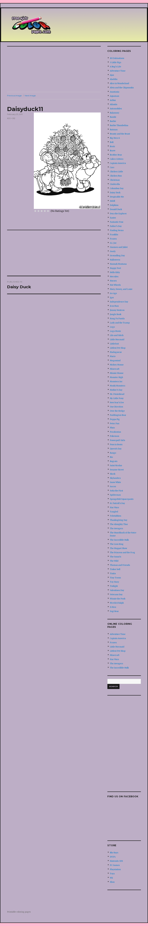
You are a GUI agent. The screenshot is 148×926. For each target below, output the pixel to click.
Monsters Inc (116, 381)
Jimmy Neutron (117, 310)
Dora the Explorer (118, 213)
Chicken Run (116, 176)
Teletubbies (115, 516)
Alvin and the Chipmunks (122, 87)
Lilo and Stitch (116, 335)
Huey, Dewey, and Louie (121, 289)
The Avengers (116, 528)
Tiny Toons (115, 578)
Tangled (114, 511)
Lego (112, 327)
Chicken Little (116, 171)
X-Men (113, 607)
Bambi (113, 117)
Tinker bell (115, 569)
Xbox (112, 882)
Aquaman (114, 96)
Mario (112, 356)
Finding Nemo (117, 230)
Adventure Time (117, 71)
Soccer (113, 486)
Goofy (113, 251)
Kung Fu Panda (117, 318)
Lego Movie (115, 331)
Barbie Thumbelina (119, 125)
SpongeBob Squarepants (121, 499)
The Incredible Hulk (119, 540)
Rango (113, 453)
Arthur (113, 100)
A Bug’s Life (115, 66)
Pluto (112, 428)
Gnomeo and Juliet (119, 247)
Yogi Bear (114, 611)
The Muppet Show (118, 548)
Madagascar (116, 352)
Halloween (115, 260)
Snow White (115, 482)
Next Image (30, 95)
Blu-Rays (114, 852)
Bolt (112, 142)
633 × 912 (11, 118)
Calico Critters (116, 159)
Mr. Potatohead (117, 394)
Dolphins (114, 205)
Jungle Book (115, 314)
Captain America (118, 163)
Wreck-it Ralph (117, 603)
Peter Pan (114, 423)
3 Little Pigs (115, 62)
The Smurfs (115, 557)
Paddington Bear (118, 415)
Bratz (112, 146)
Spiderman (115, 495)
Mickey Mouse (117, 365)
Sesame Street (117, 470)
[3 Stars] (41, 210)
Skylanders (115, 478)
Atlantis (113, 104)
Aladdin (113, 79)
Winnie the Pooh (117, 598)
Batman (114, 129)
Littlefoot (114, 344)
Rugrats (113, 461)
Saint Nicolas (116, 465)
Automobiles (116, 108)
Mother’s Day (116, 390)
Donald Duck (116, 209)
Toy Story (114, 582)
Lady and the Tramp (120, 323)
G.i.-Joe (113, 243)
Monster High (116, 377)
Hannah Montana (118, 264)
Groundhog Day (117, 255)
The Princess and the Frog (122, 552)
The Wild (114, 561)
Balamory (114, 113)
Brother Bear (116, 155)
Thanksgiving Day (118, 520)
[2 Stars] (38, 210)
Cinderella (115, 184)
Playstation (115, 869)
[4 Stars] (44, 210)
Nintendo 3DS (116, 861)
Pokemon (114, 436)
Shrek (112, 474)
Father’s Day (116, 226)
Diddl (112, 201)
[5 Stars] (48, 210)
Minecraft (114, 369)
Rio (111, 457)
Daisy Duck (115, 192)
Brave (112, 150)
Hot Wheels (115, 285)
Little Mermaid (117, 339)
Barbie (113, 121)
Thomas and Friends (120, 565)
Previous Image (14, 95)
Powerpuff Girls (117, 440)
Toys (112, 873)
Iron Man (114, 306)
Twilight (114, 586)
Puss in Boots (116, 444)
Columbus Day (117, 188)
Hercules (114, 276)
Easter (113, 218)
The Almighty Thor (119, 524)
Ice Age (113, 293)
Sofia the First (116, 490)
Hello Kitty (115, 272)
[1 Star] (35, 210)
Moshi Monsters (117, 386)
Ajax (112, 75)
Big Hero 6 (115, 138)
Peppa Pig (115, 419)
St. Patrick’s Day (117, 503)
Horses (113, 281)
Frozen (113, 239)
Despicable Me (117, 197)
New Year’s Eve (117, 402)
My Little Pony (117, 398)
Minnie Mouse (116, 373)
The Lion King (116, 544)
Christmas (115, 180)
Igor (112, 297)
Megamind (115, 360)
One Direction (116, 407)
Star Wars (114, 507)
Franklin (114, 234)
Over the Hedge (117, 411)
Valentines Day (117, 590)
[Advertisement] (54, 69)
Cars (112, 167)
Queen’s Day (116, 449)
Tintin (113, 573)
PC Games (115, 865)
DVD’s (112, 857)
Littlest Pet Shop (117, 348)
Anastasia (114, 92)
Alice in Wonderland (119, 83)
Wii (111, 878)
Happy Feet (115, 268)
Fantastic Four (116, 222)
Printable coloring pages (19, 912)
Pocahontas (115, 432)
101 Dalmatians (117, 58)
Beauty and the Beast (120, 134)
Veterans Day (116, 594)
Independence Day (119, 302)
